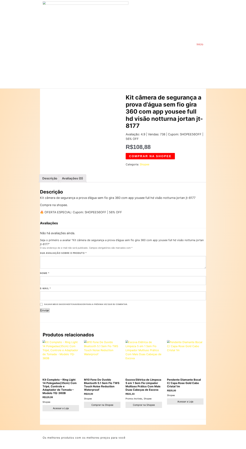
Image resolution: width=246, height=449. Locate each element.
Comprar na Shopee (150, 156)
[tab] (49, 178)
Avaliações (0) (72, 178)
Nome (44, 273)
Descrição (49, 178)
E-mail (45, 288)
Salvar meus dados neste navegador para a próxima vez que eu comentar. (86, 304)
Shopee (144, 164)
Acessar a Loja (61, 408)
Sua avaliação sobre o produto (63, 253)
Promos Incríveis (134, 398)
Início (200, 44)
